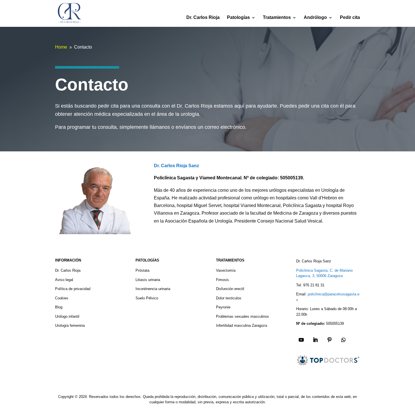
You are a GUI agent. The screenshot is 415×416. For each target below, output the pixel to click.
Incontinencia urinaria (153, 289)
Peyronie (223, 307)
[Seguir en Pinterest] (329, 340)
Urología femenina (70, 325)
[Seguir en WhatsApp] (343, 340)
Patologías (238, 18)
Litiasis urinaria (148, 280)
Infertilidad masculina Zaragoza (241, 325)
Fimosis (222, 280)
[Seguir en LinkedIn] (315, 340)
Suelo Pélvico (147, 298)
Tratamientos (277, 18)
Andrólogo (315, 18)
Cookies (61, 298)
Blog (58, 307)
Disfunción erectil (230, 289)
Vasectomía (225, 270)
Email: (301, 294)
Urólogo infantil (67, 316)
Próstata (142, 270)
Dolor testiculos (228, 298)
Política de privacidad (72, 289)
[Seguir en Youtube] (301, 340)
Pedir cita (350, 18)
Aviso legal (64, 280)
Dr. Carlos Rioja (203, 18)
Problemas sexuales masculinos (242, 316)
